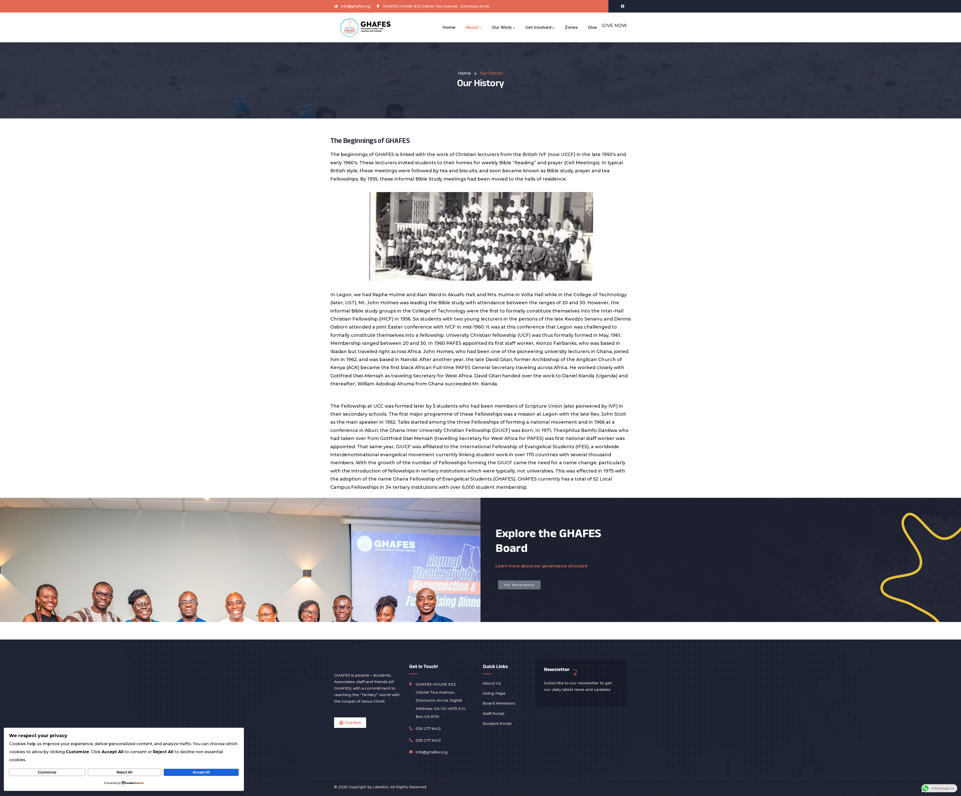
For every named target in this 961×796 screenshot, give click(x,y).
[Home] (365, 27)
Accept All (201, 772)
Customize (47, 772)
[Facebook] (622, 6)
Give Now (353, 722)
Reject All (124, 772)
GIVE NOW (614, 25)
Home (464, 73)
